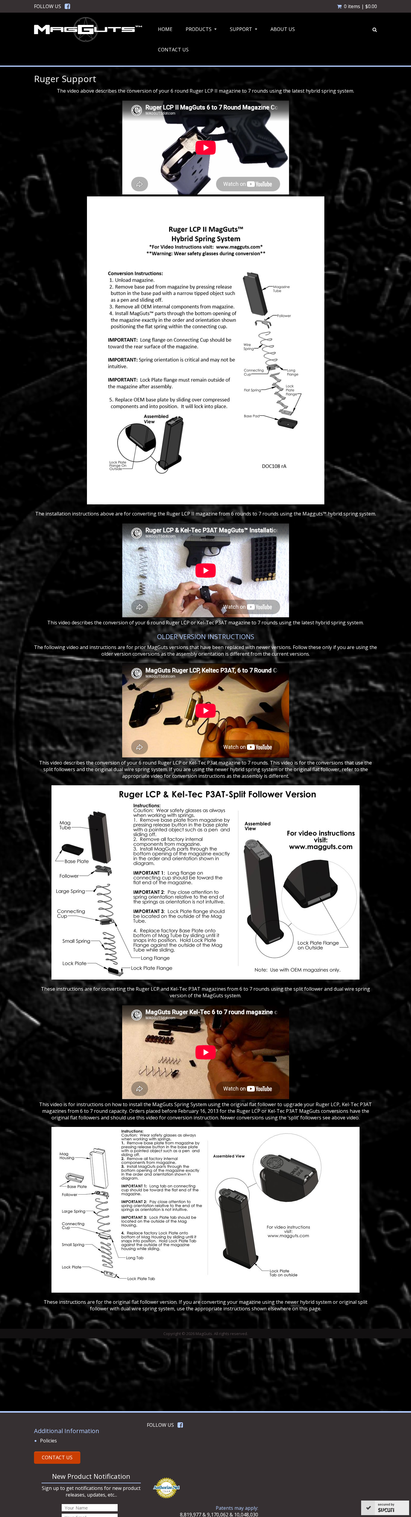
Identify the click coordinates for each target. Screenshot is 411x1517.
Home (165, 29)
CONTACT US (57, 1457)
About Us (282, 29)
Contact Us (173, 49)
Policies (48, 1440)
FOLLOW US (47, 6)
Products (202, 31)
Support (244, 31)
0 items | (360, 6)
